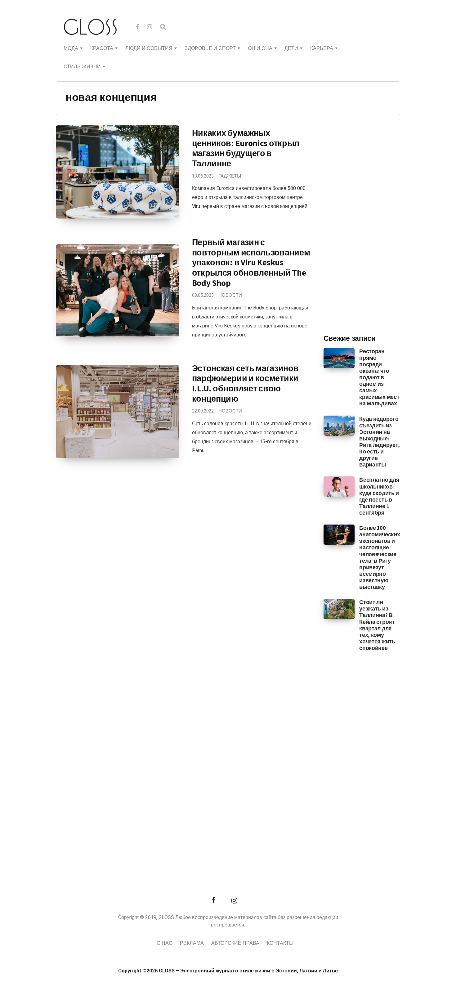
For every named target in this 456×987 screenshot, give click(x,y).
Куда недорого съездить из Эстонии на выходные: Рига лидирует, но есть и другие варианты (379, 441)
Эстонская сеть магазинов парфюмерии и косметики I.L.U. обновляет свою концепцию (245, 383)
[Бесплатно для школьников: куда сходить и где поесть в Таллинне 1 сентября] (339, 486)
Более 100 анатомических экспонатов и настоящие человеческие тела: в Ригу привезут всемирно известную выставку (379, 557)
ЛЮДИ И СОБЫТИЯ (148, 48)
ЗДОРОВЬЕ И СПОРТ (210, 48)
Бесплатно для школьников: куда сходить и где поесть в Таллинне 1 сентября (379, 496)
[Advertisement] (370, 227)
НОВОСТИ (230, 295)
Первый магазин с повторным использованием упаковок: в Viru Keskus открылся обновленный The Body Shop (251, 262)
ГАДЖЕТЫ (229, 176)
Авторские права (235, 943)
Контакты (280, 943)
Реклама (192, 943)
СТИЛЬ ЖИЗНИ (82, 66)
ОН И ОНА (260, 48)
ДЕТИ (291, 48)
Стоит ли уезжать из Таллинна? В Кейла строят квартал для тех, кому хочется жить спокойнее (377, 624)
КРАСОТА (101, 48)
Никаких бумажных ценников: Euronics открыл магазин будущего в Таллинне (246, 148)
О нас (164, 943)
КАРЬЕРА (321, 48)
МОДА (71, 48)
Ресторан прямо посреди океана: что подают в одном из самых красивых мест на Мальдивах (379, 377)
